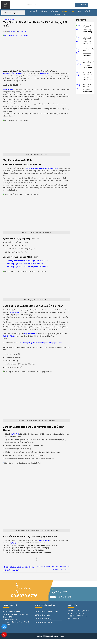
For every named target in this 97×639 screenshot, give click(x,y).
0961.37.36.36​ (60, 597)
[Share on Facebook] (36, 559)
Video (79, 11)
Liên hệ (66, 14)
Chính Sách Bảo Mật (42, 615)
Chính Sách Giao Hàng (43, 619)
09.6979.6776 (24, 595)
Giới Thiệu (44, 11)
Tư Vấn (57, 14)
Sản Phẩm (54, 11)
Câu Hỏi (87, 11)
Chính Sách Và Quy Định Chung (46, 611)
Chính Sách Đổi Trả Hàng (44, 622)
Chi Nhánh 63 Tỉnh (68, 11)
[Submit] (81, 5)
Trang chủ (33, 11)
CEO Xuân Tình (22, 31)
